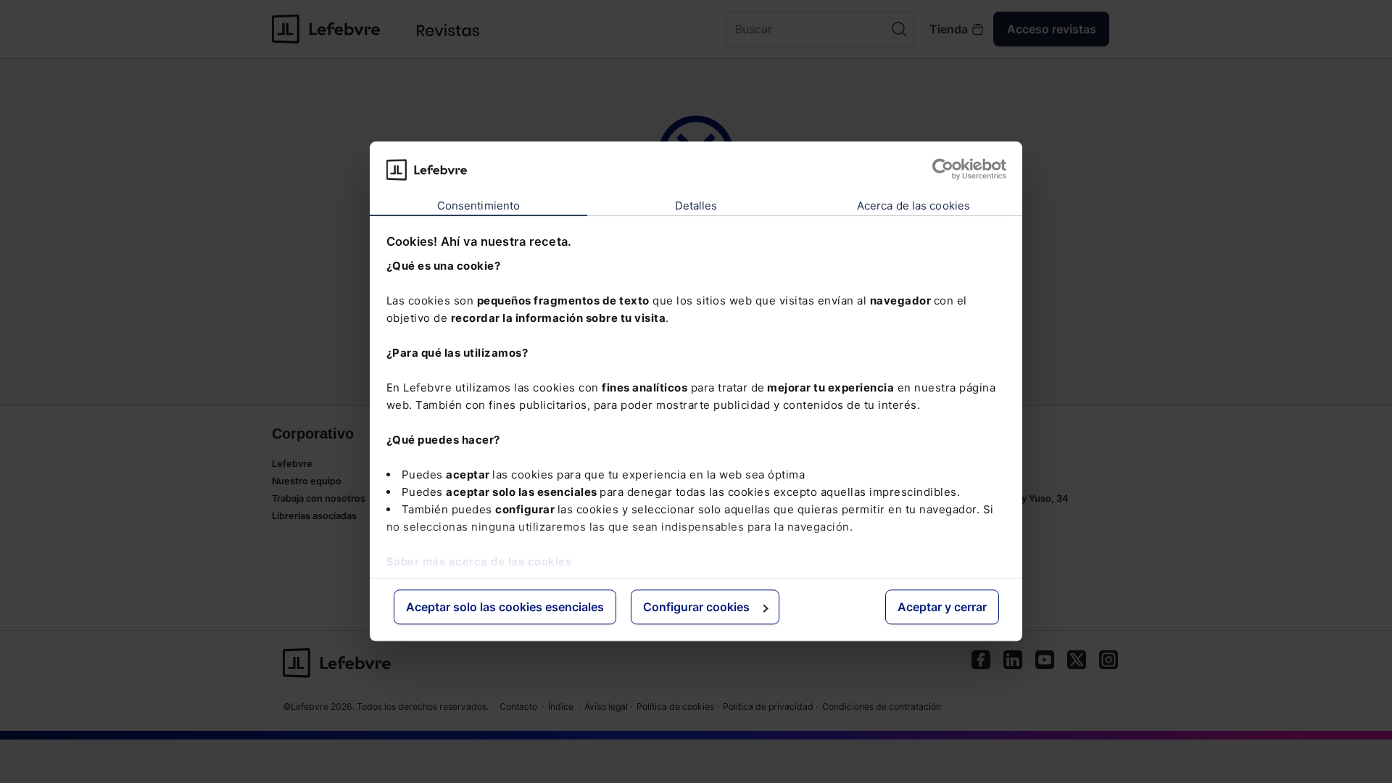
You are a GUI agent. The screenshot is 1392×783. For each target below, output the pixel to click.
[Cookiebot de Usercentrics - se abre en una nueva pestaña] (942, 170)
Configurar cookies (696, 607)
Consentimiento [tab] (478, 205)
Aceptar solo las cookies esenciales (505, 607)
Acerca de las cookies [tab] (913, 205)
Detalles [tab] (696, 205)
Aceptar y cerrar (942, 607)
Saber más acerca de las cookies (479, 561)
